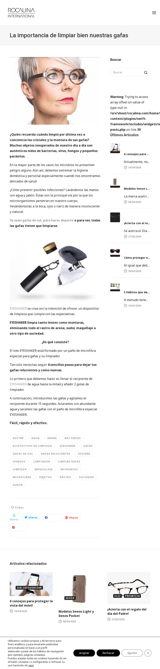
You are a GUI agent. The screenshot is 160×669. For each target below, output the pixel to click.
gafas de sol (23, 453)
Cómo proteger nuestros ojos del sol (137, 257)
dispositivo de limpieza (32, 446)
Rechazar (108, 653)
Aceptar (84, 653)
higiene (84, 453)
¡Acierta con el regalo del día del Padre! (137, 223)
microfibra (22, 477)
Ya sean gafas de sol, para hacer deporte (42, 220)
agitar (18, 438)
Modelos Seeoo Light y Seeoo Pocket (137, 188)
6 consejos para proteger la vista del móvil (137, 154)
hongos (19, 461)
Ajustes (132, 653)
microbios (69, 469)
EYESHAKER (18, 308)
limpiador (41, 461)
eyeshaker (68, 446)
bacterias (73, 438)
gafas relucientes (55, 453)
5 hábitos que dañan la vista (137, 292)
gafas (88, 446)
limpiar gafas (69, 461)
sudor (18, 485)
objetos (45, 477)
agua (35, 438)
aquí (31, 665)
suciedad (86, 477)
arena (52, 438)
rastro (65, 477)
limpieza (20, 469)
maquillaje (44, 469)
